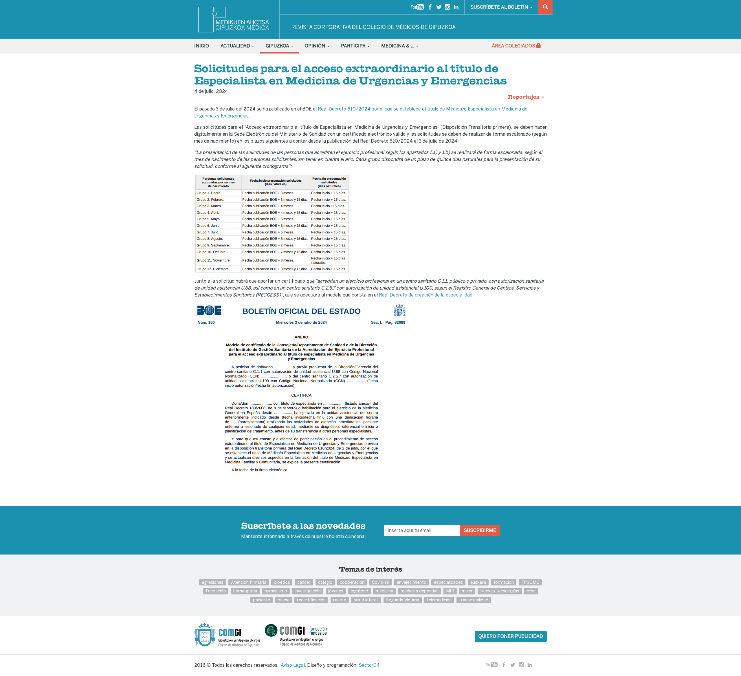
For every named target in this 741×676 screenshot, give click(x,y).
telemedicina (439, 600)
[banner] (234, 19)
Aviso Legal (293, 665)
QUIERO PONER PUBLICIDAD (510, 636)
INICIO (201, 46)
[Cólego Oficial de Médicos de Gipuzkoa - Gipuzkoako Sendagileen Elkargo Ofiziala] (229, 635)
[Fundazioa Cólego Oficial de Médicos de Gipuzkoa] (301, 635)
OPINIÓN (316, 46)
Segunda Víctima (402, 600)
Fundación (216, 591)
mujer (467, 591)
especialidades (448, 582)
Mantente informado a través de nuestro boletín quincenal (303, 530)
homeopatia (245, 591)
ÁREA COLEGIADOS (514, 46)
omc (531, 591)
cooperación (352, 582)
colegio (325, 582)
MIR (450, 591)
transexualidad (473, 600)
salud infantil (366, 600)
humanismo (276, 591)
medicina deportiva (420, 591)
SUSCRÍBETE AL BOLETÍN (499, 7)
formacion (504, 582)
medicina (384, 591)
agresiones (212, 582)
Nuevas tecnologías (499, 591)
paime (283, 600)
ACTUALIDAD (236, 46)
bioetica (282, 582)
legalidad (359, 591)
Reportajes (524, 97)
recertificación (311, 600)
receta (339, 600)
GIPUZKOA (278, 46)
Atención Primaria (248, 582)
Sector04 (369, 665)
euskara (478, 582)
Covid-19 (380, 582)
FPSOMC (530, 582)
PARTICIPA (354, 46)
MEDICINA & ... (398, 46)
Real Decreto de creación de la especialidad (425, 295)
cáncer (304, 582)
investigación (308, 591)
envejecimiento (411, 582)
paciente (261, 600)
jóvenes (335, 591)
